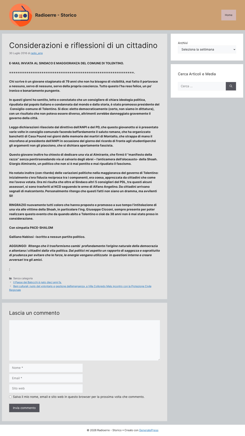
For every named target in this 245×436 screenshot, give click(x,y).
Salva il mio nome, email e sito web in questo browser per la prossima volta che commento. (79, 397)
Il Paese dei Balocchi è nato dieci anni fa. (37, 282)
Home (228, 15)
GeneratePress (148, 430)
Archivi (183, 43)
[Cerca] (231, 86)
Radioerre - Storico (55, 15)
